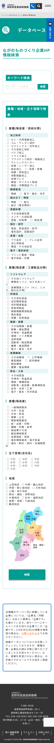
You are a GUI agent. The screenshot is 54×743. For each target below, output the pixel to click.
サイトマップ (28, 733)
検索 (27, 574)
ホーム (4, 15)
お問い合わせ (29, 633)
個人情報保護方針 (12, 733)
